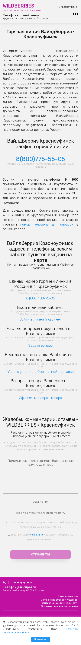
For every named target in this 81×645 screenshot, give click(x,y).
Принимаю (40, 639)
